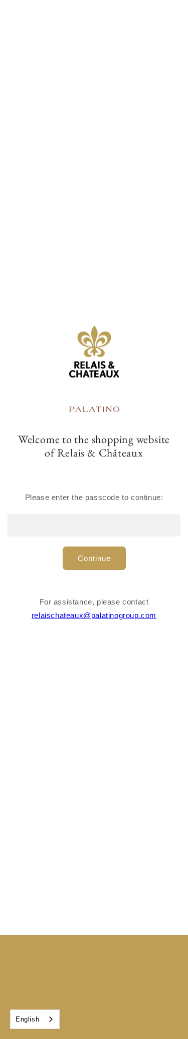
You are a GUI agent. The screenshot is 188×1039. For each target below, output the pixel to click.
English (27, 1019)
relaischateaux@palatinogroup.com (94, 615)
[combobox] (35, 1019)
